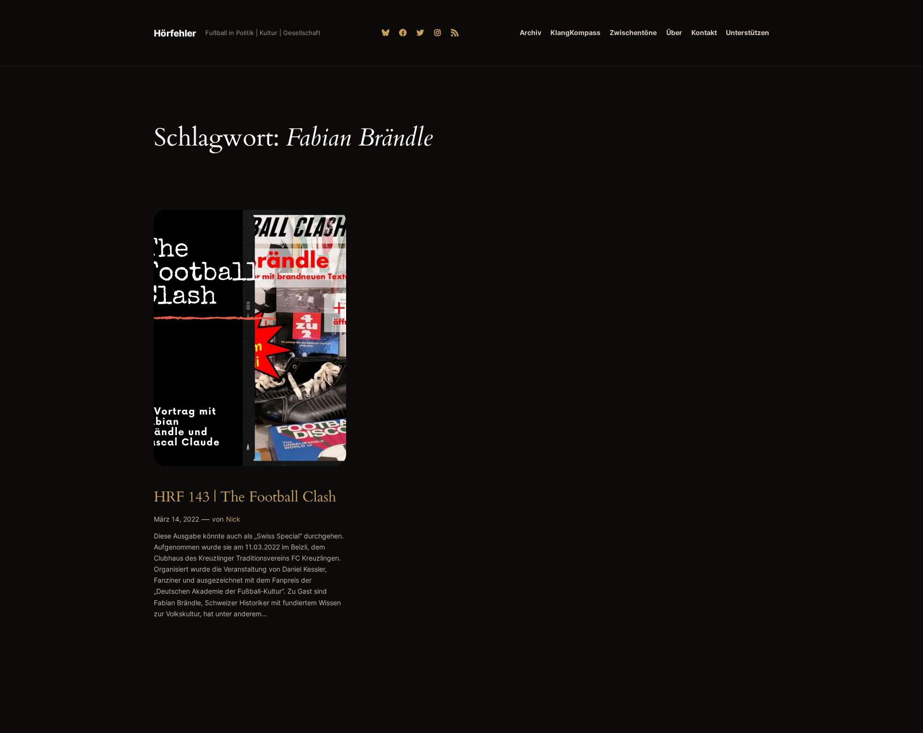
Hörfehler (175, 33)
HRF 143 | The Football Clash (245, 497)
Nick (233, 519)
